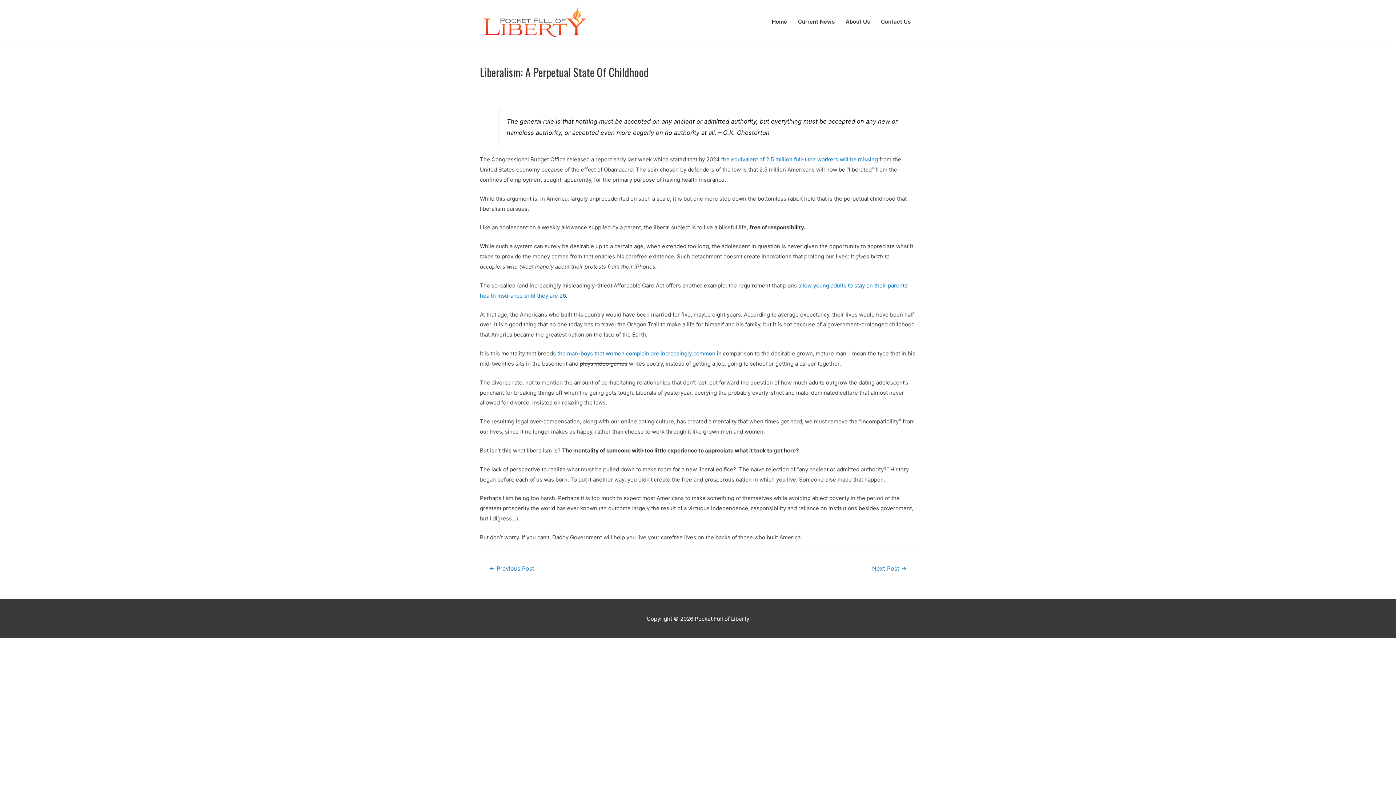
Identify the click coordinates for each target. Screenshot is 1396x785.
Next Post (889, 568)
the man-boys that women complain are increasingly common (636, 353)
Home (779, 21)
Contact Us (896, 21)
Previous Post (511, 568)
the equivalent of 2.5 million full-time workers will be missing (799, 159)
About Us (858, 21)
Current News (816, 21)
